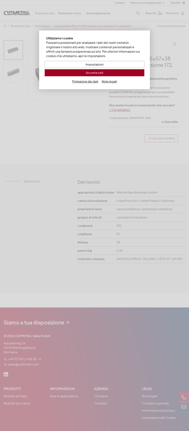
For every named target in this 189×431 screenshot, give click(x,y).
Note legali (109, 81)
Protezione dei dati (85, 81)
